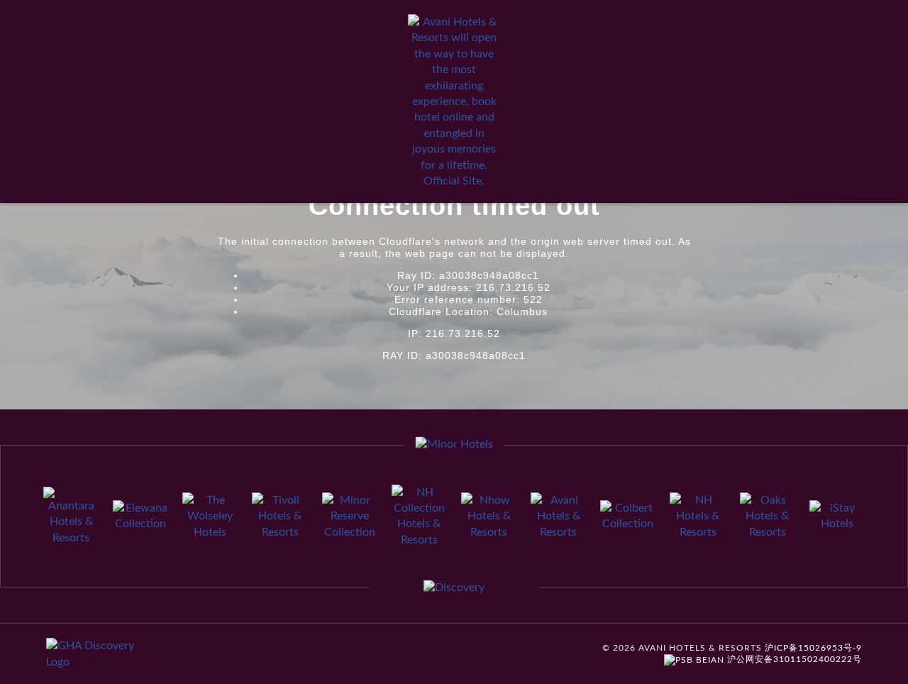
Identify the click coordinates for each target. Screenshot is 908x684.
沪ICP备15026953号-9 (813, 648)
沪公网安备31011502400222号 (793, 659)
